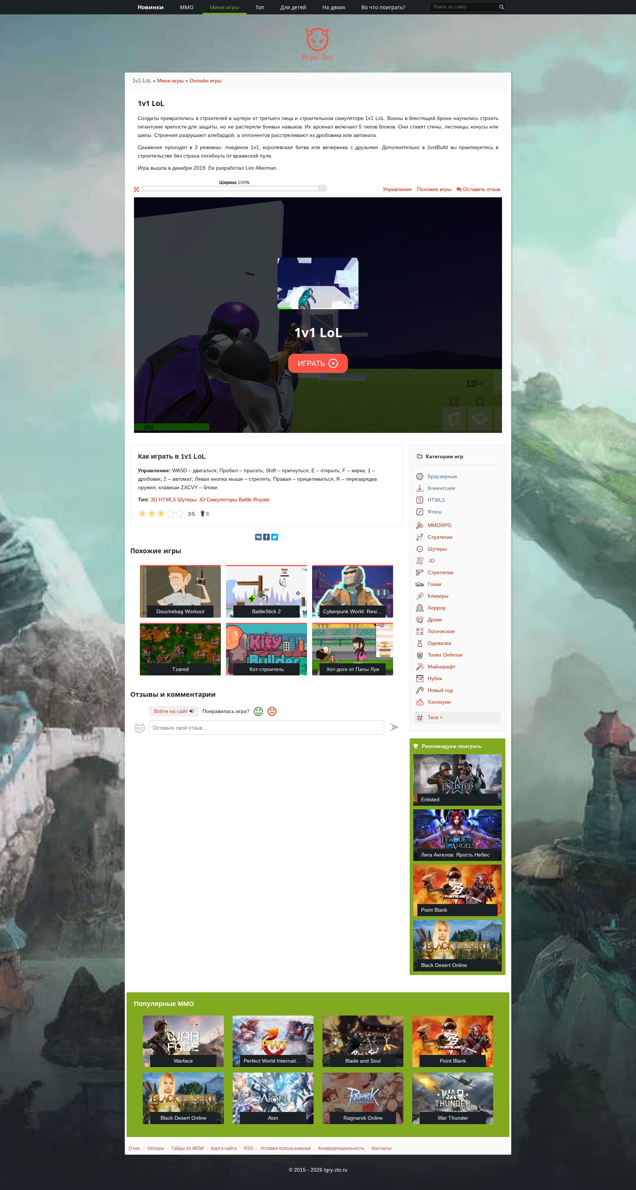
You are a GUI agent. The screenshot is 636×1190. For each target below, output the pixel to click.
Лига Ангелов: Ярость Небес (455, 855)
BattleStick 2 (266, 611)
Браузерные (442, 476)
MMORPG (440, 525)
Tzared (180, 669)
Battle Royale (254, 499)
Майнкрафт (442, 667)
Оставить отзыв (481, 189)
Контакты (382, 1148)
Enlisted (430, 799)
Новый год (440, 690)
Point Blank (434, 910)
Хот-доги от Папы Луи (352, 669)
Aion (273, 1118)
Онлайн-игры (206, 81)
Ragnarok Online (363, 1118)
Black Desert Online (444, 965)
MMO (187, 7)
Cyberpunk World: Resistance (354, 611)
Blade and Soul (363, 1061)
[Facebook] (266, 537)
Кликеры (438, 596)
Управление (397, 189)
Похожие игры (434, 189)
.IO (201, 499)
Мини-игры (224, 7)
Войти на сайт (171, 711)
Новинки (151, 7)
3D (154, 499)
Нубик (435, 678)
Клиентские (441, 488)
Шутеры (187, 499)
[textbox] (266, 727)
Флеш (435, 512)
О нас (134, 1148)
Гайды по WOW (188, 1148)
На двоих (333, 7)
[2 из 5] (147, 514)
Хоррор (437, 608)
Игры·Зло (317, 57)
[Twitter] (274, 537)
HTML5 (167, 499)
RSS (248, 1148)
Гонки (434, 584)
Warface (183, 1061)
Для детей (293, 7)
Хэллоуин (439, 702)
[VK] (258, 537)
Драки (435, 619)
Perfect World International (275, 1061)
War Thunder (453, 1118)
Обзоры (156, 1148)
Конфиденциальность (341, 1148)
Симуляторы (221, 499)
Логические (441, 631)
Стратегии (440, 537)
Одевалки (439, 643)
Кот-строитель (267, 669)
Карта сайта (224, 1148)
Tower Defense (445, 655)
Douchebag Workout (180, 611)
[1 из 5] (142, 514)
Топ (259, 7)
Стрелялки (440, 572)
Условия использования (286, 1148)
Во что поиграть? (383, 7)
